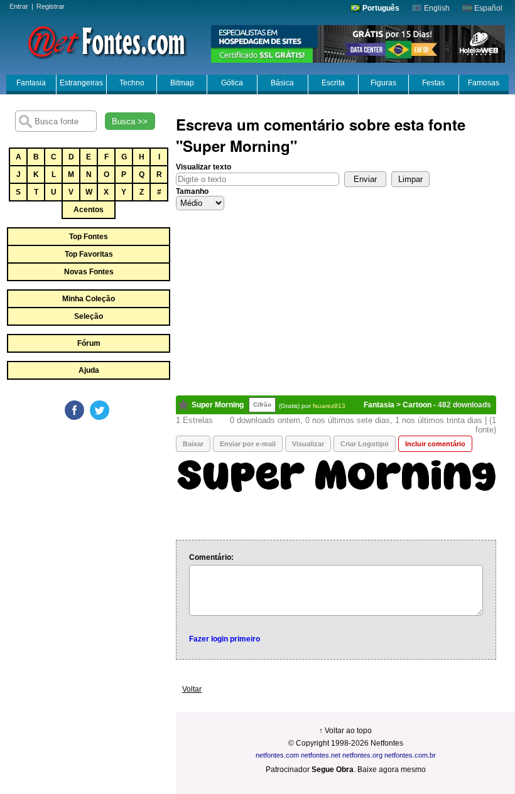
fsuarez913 (329, 405)
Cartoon (417, 404)
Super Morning (218, 404)
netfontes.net (320, 755)
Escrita (333, 82)
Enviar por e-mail (248, 444)
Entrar (18, 6)
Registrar (50, 6)
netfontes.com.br (410, 755)
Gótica (232, 82)
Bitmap (182, 82)
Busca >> (130, 121)
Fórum (88, 343)
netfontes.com (277, 755)
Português (379, 8)
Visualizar (308, 444)
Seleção (88, 316)
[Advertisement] (100, 515)
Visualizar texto (203, 167)
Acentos (88, 209)
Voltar (192, 689)
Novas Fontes (89, 271)
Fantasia (31, 82)
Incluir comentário (435, 444)
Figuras (383, 82)
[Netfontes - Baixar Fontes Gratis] (107, 41)
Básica (282, 82)
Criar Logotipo (364, 444)
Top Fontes (88, 236)
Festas (433, 82)
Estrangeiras (81, 82)
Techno (131, 82)
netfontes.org (362, 755)
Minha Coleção (88, 298)
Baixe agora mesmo (391, 769)
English (436, 8)
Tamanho (192, 191)
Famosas (483, 82)
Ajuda (89, 370)
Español (487, 8)
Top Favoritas (89, 254)
